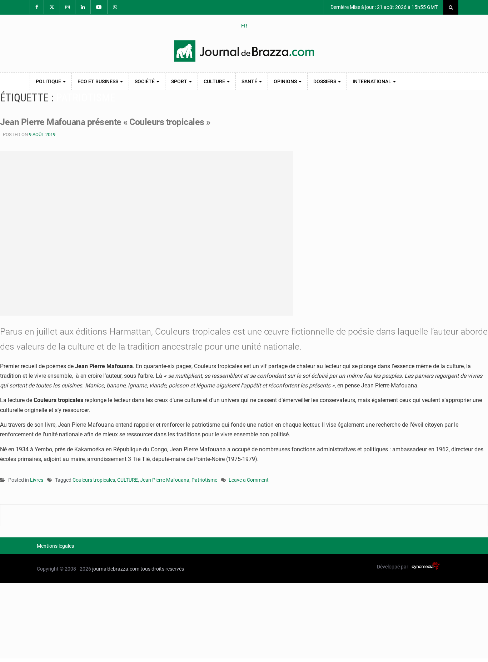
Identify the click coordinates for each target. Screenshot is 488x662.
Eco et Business (98, 81)
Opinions (286, 81)
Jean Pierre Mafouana (164, 480)
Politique (49, 81)
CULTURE (127, 480)
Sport (179, 81)
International (372, 81)
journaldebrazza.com (115, 569)
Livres (36, 480)
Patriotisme (204, 480)
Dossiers (325, 81)
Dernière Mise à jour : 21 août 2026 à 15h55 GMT (383, 7)
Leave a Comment (249, 480)
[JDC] (244, 51)
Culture (215, 81)
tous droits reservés (162, 569)
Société (145, 81)
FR (244, 26)
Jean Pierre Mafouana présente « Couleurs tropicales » (105, 122)
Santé (249, 81)
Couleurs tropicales (94, 480)
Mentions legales (55, 546)
